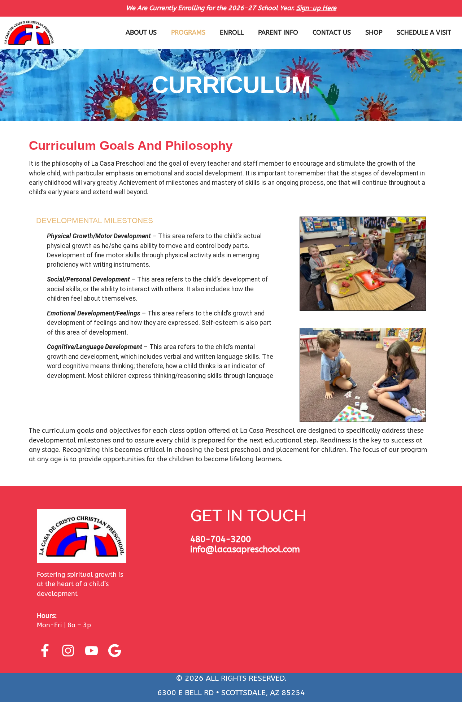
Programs (188, 32)
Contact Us (332, 32)
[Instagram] (68, 651)
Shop (373, 32)
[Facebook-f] (45, 651)
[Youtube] (91, 651)
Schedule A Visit (424, 32)
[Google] (115, 651)
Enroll (232, 32)
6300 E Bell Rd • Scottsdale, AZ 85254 (231, 692)
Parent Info (278, 32)
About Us (141, 32)
